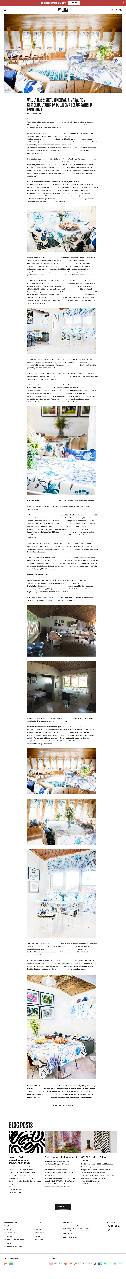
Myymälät (37, 1236)
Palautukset (8, 1236)
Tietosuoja (8, 1243)
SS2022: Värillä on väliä (94, 1159)
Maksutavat (8, 1229)
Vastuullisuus (39, 1233)
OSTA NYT (74, 3)
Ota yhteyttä (9, 1226)
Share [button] (32, 118)
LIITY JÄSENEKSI (70, 1237)
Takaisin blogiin (64, 1105)
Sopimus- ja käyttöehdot (14, 1240)
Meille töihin (39, 1240)
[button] (5, 10)
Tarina (36, 1226)
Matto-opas (38, 1229)
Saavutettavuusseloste (13, 1247)
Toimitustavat (9, 1233)
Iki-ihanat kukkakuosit (61, 1157)
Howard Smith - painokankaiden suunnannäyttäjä (20, 1160)
